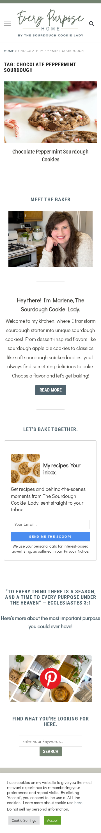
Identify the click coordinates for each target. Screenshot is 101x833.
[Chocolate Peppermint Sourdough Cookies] (50, 85)
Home (9, 50)
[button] (7, 24)
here (78, 802)
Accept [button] (52, 820)
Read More (51, 390)
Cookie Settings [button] (24, 820)
